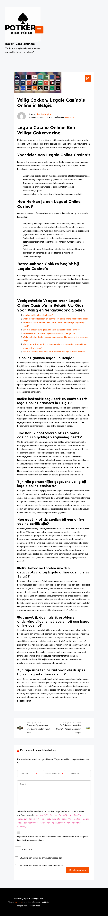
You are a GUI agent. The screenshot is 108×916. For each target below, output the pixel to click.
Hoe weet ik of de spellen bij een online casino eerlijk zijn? (49, 333)
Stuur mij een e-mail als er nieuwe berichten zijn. (42, 866)
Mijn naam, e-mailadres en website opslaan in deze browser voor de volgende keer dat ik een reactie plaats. (52, 839)
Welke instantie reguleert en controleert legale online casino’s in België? (55, 319)
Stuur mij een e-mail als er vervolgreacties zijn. (41, 858)
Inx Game (18, 902)
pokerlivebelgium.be (20, 44)
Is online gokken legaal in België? (38, 315)
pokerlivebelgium (43, 114)
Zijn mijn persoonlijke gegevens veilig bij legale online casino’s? (51, 330)
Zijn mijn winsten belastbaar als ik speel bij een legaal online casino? (54, 352)
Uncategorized (70, 117)
